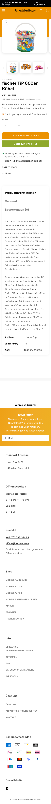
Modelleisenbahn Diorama (22, 599)
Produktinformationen (20, 192)
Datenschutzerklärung (20, 670)
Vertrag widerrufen (25, 404)
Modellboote (14, 586)
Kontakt (11, 717)
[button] (3, 10)
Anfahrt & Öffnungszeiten (22, 711)
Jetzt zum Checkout (25, 143)
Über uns (11, 704)
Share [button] (8, 173)
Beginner (11, 612)
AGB (8, 663)
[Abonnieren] (45, 438)
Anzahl (5, 119)
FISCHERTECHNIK (15, 619)
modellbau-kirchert (21, 799)
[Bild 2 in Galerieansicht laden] (25, 67)
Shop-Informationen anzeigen (23, 161)
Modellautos (14, 593)
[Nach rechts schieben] (48, 68)
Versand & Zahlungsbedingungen (19, 649)
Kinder (10, 606)
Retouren (11, 657)
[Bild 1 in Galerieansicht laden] (12, 67)
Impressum (12, 676)
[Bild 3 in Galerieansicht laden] (38, 67)
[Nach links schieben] (3, 68)
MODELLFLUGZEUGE (16, 580)
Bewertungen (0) (17, 209)
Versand (14, 99)
